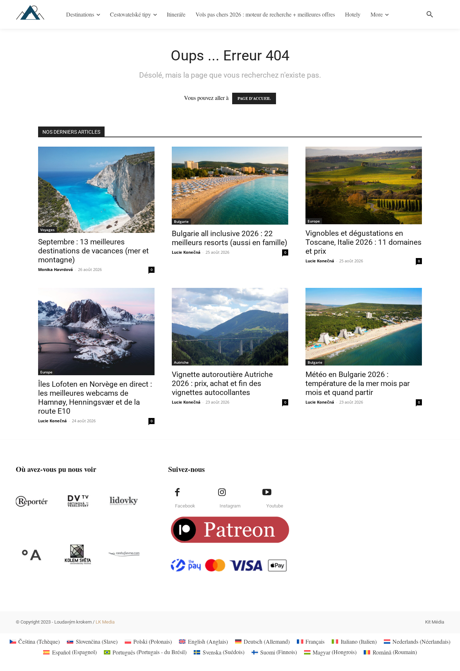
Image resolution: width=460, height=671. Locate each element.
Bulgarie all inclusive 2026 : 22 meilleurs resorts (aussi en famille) (229, 238)
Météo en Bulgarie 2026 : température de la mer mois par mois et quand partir (357, 383)
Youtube (274, 506)
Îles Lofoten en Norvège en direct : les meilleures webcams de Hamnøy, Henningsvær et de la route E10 (95, 397)
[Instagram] (222, 492)
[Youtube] (267, 492)
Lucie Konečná (186, 252)
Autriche (181, 362)
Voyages (47, 229)
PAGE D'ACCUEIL (254, 98)
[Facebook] (177, 492)
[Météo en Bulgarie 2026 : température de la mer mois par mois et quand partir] (363, 327)
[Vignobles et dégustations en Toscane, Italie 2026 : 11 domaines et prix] (363, 185)
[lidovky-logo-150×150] (123, 501)
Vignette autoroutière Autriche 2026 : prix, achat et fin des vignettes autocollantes (222, 383)
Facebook (185, 506)
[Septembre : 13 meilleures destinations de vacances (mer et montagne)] (96, 190)
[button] (429, 14)
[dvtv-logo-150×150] (77, 501)
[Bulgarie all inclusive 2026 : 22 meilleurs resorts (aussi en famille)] (230, 186)
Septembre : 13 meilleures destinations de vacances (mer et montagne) (93, 251)
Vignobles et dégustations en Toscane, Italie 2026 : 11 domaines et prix (363, 242)
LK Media (105, 622)
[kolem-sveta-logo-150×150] (77, 555)
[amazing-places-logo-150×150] (31, 555)
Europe (314, 221)
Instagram (230, 506)
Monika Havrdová (55, 269)
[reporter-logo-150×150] (31, 501)
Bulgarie (181, 221)
